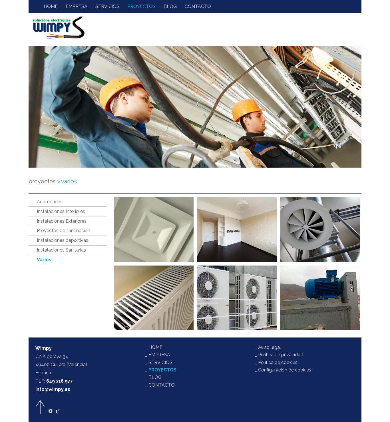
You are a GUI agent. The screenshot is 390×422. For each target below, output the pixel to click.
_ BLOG (153, 377)
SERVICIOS (107, 6)
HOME (51, 6)
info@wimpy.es (52, 389)
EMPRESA (76, 6)
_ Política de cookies (276, 362)
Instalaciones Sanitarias (61, 250)
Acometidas (50, 201)
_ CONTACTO (160, 385)
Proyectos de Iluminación (63, 230)
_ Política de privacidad (279, 354)
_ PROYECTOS (160, 370)
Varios (44, 259)
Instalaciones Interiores (61, 211)
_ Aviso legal (268, 347)
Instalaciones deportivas (62, 240)
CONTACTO (198, 6)
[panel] (50, 411)
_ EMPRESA (157, 354)
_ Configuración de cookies (283, 370)
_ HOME (153, 347)
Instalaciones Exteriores (62, 221)
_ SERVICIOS (158, 362)
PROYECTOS (141, 6)
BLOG (170, 6)
